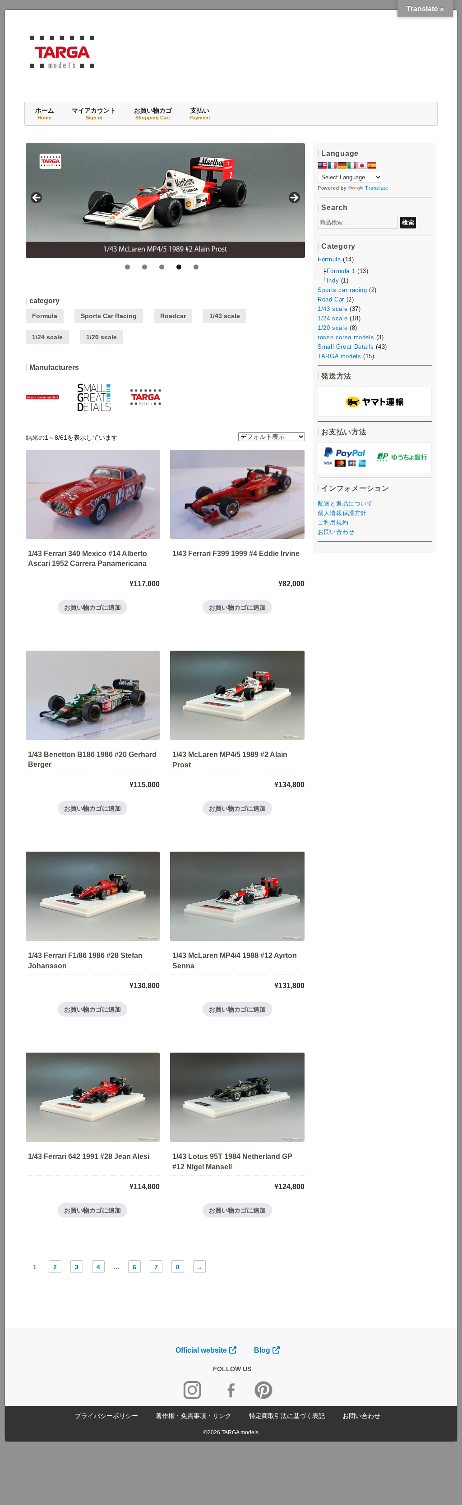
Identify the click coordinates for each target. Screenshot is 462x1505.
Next (293, 198)
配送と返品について (345, 503)
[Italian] (351, 165)
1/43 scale (224, 315)
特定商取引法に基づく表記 (287, 1415)
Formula (44, 315)
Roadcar (173, 315)
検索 (408, 222)
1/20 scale (101, 337)
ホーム (44, 113)
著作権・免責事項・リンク (193, 1415)
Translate (376, 188)
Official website (201, 1350)
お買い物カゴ (153, 113)
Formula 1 (341, 271)
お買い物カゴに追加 (92, 607)
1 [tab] (127, 267)
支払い (199, 113)
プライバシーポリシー (106, 1415)
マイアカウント (94, 113)
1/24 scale (47, 337)
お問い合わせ (336, 532)
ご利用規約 (333, 522)
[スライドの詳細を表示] (165, 200)
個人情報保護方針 (342, 513)
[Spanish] (371, 165)
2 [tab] (144, 267)
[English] (322, 165)
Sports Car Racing (109, 315)
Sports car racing (342, 290)
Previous (37, 198)
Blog (262, 1350)
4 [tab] (178, 267)
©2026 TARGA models (231, 1432)
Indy (333, 280)
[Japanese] (361, 165)
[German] (341, 165)
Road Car (331, 299)
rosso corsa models (346, 337)
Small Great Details (346, 346)
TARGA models (339, 356)
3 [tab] (161, 267)
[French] (332, 165)
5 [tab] (196, 267)
